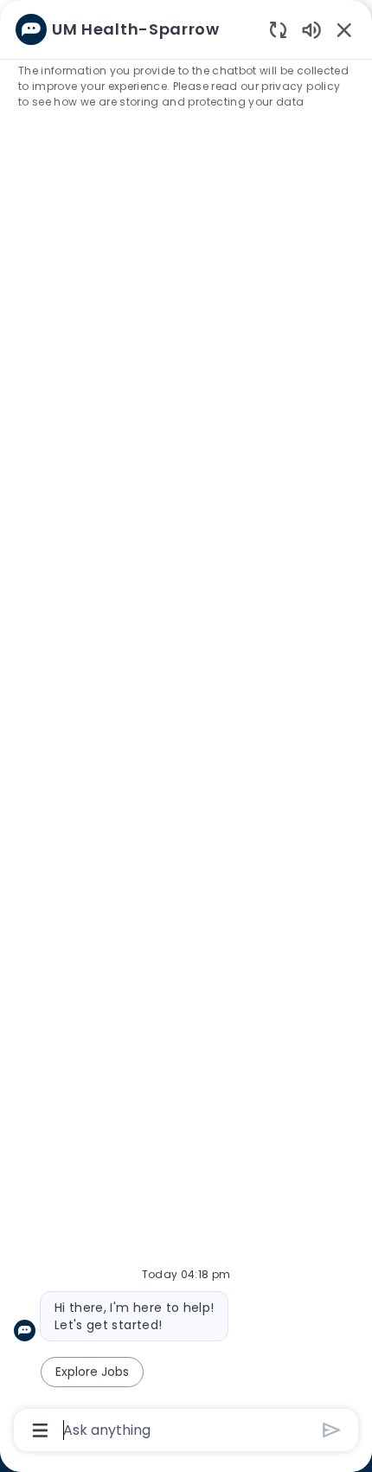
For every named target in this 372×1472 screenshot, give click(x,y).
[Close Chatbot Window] (344, 29)
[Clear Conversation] (278, 29)
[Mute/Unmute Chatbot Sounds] (311, 29)
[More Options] (40, 1430)
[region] (186, 728)
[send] (332, 1430)
